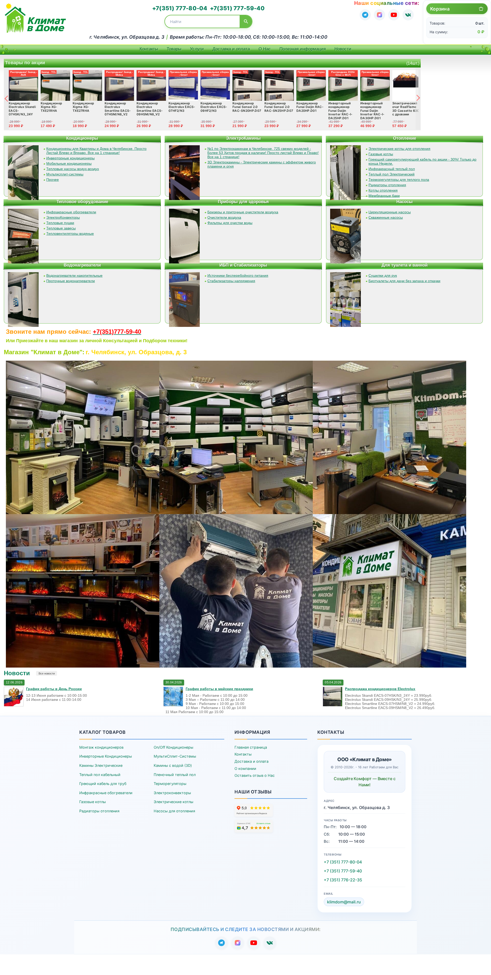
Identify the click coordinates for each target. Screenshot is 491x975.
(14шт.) (412, 63)
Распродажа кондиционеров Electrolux (380, 689)
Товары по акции (25, 62)
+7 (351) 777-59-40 (343, 870)
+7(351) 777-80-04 (179, 8)
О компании (245, 768)
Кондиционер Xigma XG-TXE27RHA (83, 107)
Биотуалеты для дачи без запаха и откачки (404, 281)
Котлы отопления (383, 190)
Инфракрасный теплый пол (392, 169)
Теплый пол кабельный (99, 774)
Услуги (197, 49)
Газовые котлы (381, 154)
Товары (174, 49)
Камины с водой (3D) (173, 765)
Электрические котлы (173, 802)
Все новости (47, 673)
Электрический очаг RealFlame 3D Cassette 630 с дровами (405, 108)
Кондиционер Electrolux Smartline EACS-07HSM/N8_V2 (118, 108)
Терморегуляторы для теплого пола (399, 180)
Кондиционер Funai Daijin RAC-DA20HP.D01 (309, 107)
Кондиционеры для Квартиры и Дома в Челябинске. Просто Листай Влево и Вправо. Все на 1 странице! (96, 151)
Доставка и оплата (231, 49)
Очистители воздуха (224, 217)
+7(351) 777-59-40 (237, 8)
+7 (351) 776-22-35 (343, 879)
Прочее (52, 180)
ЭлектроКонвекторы (63, 217)
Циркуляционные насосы (390, 212)
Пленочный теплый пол (175, 774)
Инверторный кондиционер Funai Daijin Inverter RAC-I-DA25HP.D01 (340, 110)
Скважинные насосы (386, 217)
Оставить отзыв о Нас (255, 775)
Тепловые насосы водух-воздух (72, 169)
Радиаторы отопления (387, 185)
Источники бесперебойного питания (237, 275)
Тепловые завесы (61, 228)
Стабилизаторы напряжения (231, 281)
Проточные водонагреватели (70, 281)
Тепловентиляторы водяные (70, 233)
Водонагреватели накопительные (74, 275)
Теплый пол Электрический (392, 174)
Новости (342, 49)
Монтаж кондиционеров (101, 747)
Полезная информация (303, 49)
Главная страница (251, 747)
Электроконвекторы (172, 793)
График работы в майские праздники (219, 689)
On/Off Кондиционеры (173, 747)
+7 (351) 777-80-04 (343, 862)
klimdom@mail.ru (344, 901)
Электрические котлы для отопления (399, 149)
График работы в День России (54, 689)
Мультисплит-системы (64, 174)
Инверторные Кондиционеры (105, 756)
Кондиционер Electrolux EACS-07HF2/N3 (182, 107)
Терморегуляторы (170, 783)
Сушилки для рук (383, 275)
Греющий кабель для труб (102, 783)
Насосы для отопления (174, 811)
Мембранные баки (384, 196)
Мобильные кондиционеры (69, 163)
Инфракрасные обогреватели (71, 212)
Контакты (149, 49)
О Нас (265, 49)
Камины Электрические (100, 765)
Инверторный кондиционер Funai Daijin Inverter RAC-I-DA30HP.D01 (372, 110)
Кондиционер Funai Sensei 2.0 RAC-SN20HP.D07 (246, 107)
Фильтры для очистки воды (229, 223)
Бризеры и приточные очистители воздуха (242, 212)
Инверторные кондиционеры (70, 158)
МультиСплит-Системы (175, 756)
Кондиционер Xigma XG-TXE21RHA (51, 107)
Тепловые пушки (60, 223)
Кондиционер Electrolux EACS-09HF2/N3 (213, 107)
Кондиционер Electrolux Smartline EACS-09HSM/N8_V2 (150, 108)
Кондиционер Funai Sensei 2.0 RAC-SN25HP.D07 (278, 107)
